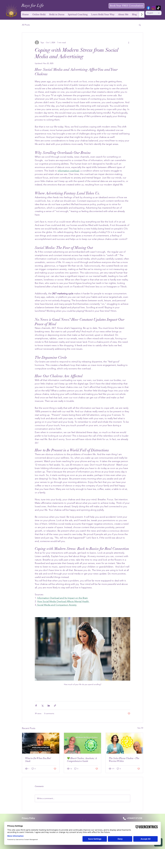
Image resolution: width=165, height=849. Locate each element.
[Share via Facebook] (36, 705)
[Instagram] (153, 8)
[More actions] (128, 42)
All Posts (26, 25)
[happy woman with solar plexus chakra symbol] (124, 743)
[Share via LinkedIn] (48, 705)
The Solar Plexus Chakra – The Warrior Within (124, 759)
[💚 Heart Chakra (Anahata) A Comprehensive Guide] (82, 743)
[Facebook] (148, 8)
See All (140, 728)
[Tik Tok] (158, 8)
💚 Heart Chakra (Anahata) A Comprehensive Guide (82, 759)
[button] (140, 25)
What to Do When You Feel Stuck (38, 759)
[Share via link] (55, 705)
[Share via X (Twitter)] (42, 705)
